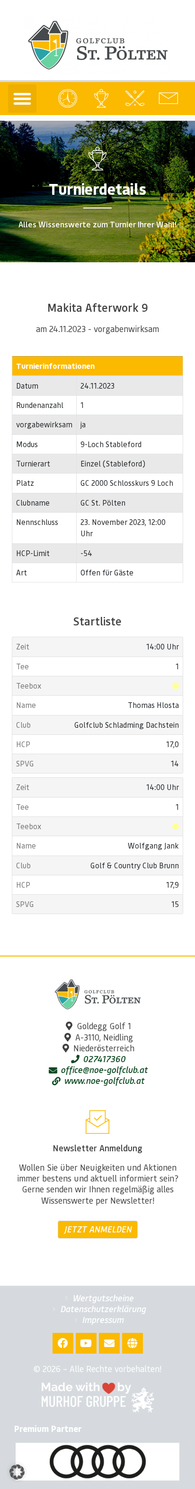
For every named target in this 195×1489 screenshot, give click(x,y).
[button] (22, 98)
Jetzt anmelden (98, 1229)
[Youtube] (86, 1343)
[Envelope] (109, 1343)
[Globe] (132, 1343)
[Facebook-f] (63, 1343)
